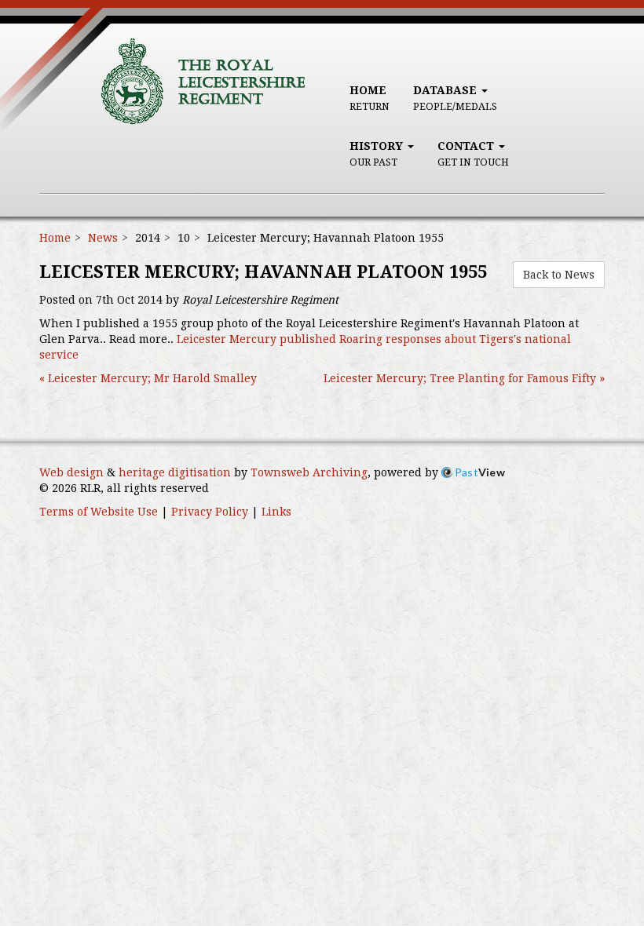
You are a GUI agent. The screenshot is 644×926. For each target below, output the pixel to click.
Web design (71, 472)
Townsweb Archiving (309, 472)
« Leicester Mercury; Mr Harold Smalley (148, 378)
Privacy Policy (209, 511)
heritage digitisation (175, 472)
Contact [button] (473, 154)
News (103, 238)
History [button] (377, 154)
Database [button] (455, 98)
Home (369, 98)
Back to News (559, 274)
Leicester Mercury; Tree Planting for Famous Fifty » (464, 378)
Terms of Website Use (98, 511)
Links (276, 511)
